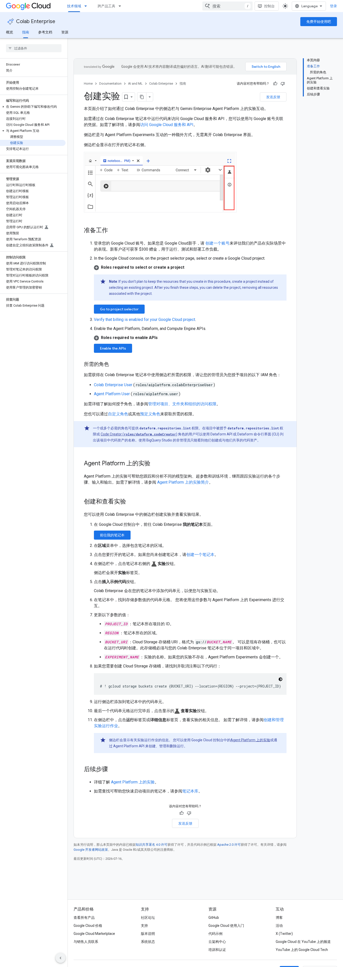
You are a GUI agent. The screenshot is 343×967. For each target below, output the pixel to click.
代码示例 (215, 934)
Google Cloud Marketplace (94, 934)
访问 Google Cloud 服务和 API (166, 124)
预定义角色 (150, 414)
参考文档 (45, 32)
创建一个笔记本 (200, 554)
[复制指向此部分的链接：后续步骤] (113, 770)
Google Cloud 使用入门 (226, 926)
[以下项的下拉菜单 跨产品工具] (121, 6)
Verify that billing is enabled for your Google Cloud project (144, 319)
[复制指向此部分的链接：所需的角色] (114, 365)
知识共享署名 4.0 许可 (151, 844)
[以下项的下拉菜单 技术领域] (87, 6)
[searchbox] (34, 48)
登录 (333, 6)
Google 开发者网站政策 (91, 849)
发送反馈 (273, 97)
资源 (64, 32)
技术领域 (74, 6)
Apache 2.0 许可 (229, 844)
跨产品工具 (106, 6)
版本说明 (148, 934)
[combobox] (227, 6)
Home (88, 83)
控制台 (269, 6)
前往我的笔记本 (112, 535)
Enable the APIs (113, 348)
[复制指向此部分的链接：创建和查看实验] (131, 502)
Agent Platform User (112, 393)
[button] (33, 107)
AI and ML (135, 83)
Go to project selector (119, 309)
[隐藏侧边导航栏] (60, 958)
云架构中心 (217, 942)
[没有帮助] (283, 83)
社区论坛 (148, 918)
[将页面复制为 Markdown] (141, 97)
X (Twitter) (284, 934)
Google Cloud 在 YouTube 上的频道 (303, 942)
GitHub (213, 918)
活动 (279, 926)
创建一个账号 (217, 243)
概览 (9, 32)
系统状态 (148, 942)
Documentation (110, 83)
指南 (25, 32)
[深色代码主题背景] (280, 679)
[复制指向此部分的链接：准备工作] (113, 231)
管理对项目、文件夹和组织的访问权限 (182, 404)
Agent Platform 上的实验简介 (183, 482)
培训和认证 (217, 950)
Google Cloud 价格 (88, 926)
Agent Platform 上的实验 (250, 740)
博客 (279, 918)
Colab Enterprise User (113, 384)
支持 (144, 926)
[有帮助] (275, 83)
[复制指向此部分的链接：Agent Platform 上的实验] (155, 464)
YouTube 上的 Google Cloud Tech (302, 950)
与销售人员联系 (86, 942)
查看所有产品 (84, 918)
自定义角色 (118, 414)
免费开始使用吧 (318, 21)
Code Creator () (139, 434)
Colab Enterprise (35, 21)
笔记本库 (190, 791)
